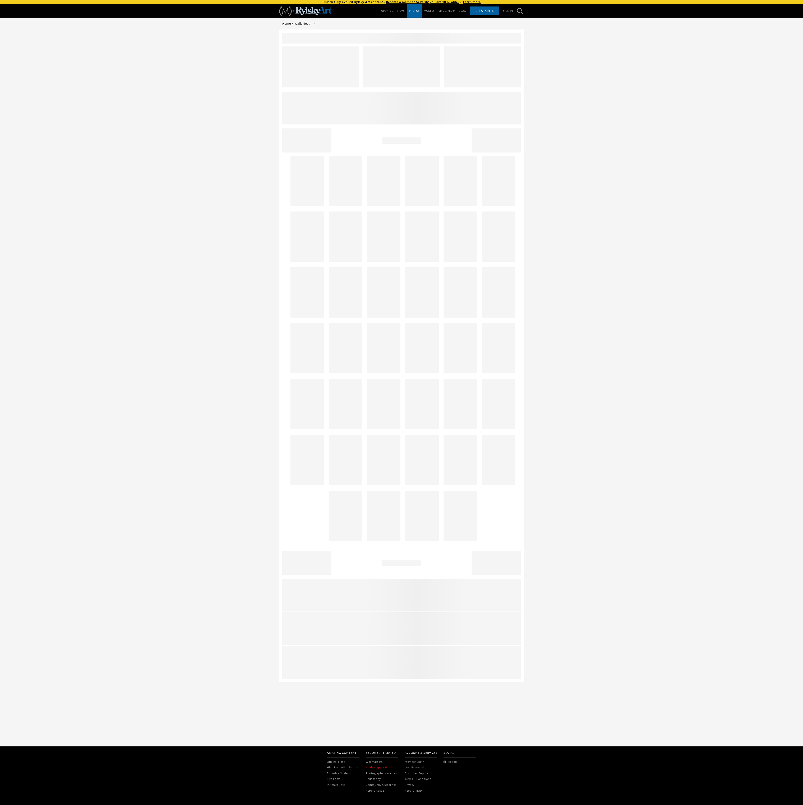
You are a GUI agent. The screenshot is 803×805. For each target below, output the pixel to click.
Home (286, 24)
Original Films (336, 762)
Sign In (508, 11)
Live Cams (333, 779)
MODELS (429, 11)
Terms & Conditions (418, 779)
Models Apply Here (378, 767)
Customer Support (417, 773)
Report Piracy (414, 790)
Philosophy (373, 779)
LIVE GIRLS (445, 11)
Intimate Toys (336, 785)
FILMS (401, 11)
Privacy (409, 785)
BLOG (462, 11)
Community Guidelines (381, 785)
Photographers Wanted (381, 773)
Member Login (414, 762)
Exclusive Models (338, 773)
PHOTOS (414, 11)
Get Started (484, 11)
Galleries (301, 24)
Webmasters (374, 762)
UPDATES (387, 11)
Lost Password (414, 767)
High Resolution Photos (343, 767)
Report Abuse (375, 790)
